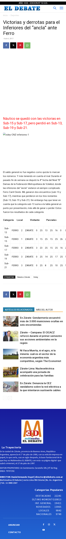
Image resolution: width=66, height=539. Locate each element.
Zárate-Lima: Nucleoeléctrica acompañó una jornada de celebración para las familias (37, 372)
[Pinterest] (20, 45)
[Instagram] (49, 525)
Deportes (15, 15)
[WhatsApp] (27, 45)
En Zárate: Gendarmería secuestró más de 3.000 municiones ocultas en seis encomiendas (41, 321)
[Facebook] (6, 45)
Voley (35, 277)
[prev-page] (5, 398)
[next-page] (10, 398)
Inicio (5, 15)
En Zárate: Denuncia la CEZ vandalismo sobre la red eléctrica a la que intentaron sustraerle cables (40, 387)
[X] (13, 45)
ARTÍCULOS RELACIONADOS (19, 310)
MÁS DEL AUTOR (44, 310)
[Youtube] (43, 530)
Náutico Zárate (23, 277)
